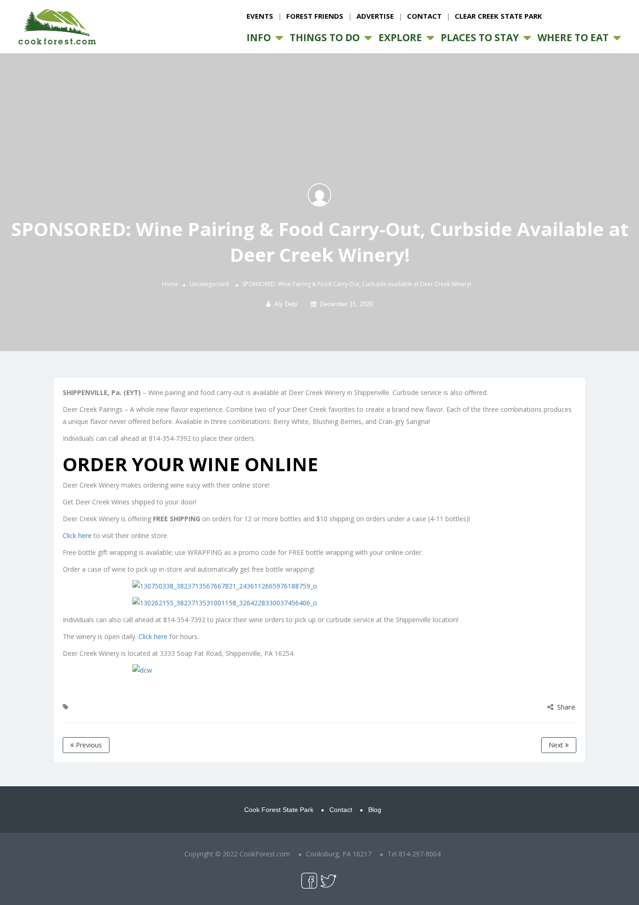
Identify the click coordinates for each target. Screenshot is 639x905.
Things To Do (325, 37)
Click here (77, 535)
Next (557, 744)
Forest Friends (314, 16)
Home (170, 284)
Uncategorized (209, 284)
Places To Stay (480, 37)
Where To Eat (573, 37)
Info (259, 37)
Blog (374, 809)
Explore (400, 37)
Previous (88, 744)
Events (260, 16)
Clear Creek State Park (498, 16)
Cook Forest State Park (278, 809)
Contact (424, 16)
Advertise (375, 16)
